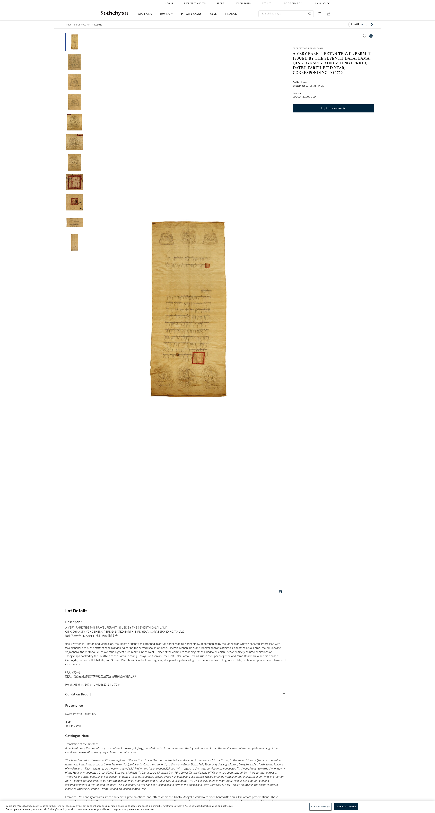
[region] (217, 807)
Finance (231, 13)
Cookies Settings (320, 806)
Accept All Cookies (346, 806)
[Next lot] (371, 24)
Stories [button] (266, 3)
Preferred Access (195, 3)
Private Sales (191, 13)
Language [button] (321, 3)
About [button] (220, 3)
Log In (169, 3)
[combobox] (286, 13)
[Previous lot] (343, 24)
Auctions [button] (145, 13)
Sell (213, 13)
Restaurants (243, 3)
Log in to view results (333, 108)
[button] (188, 309)
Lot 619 (98, 24)
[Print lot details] (371, 36)
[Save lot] (364, 36)
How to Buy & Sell (293, 3)
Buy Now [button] (166, 13)
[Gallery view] (280, 591)
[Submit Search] (309, 13)
